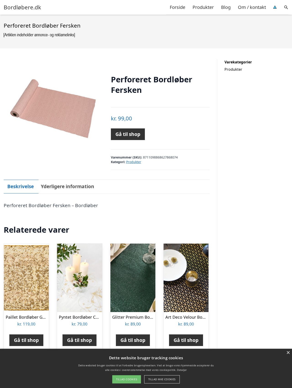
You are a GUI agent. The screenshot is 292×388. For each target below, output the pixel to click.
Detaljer (182, 370)
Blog (226, 7)
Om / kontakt (252, 7)
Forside (177, 7)
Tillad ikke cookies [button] (162, 379)
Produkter (203, 7)
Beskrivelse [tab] (20, 186)
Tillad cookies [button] (126, 379)
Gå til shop (127, 134)
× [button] (288, 352)
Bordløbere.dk (22, 7)
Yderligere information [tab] (67, 186)
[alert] (146, 368)
